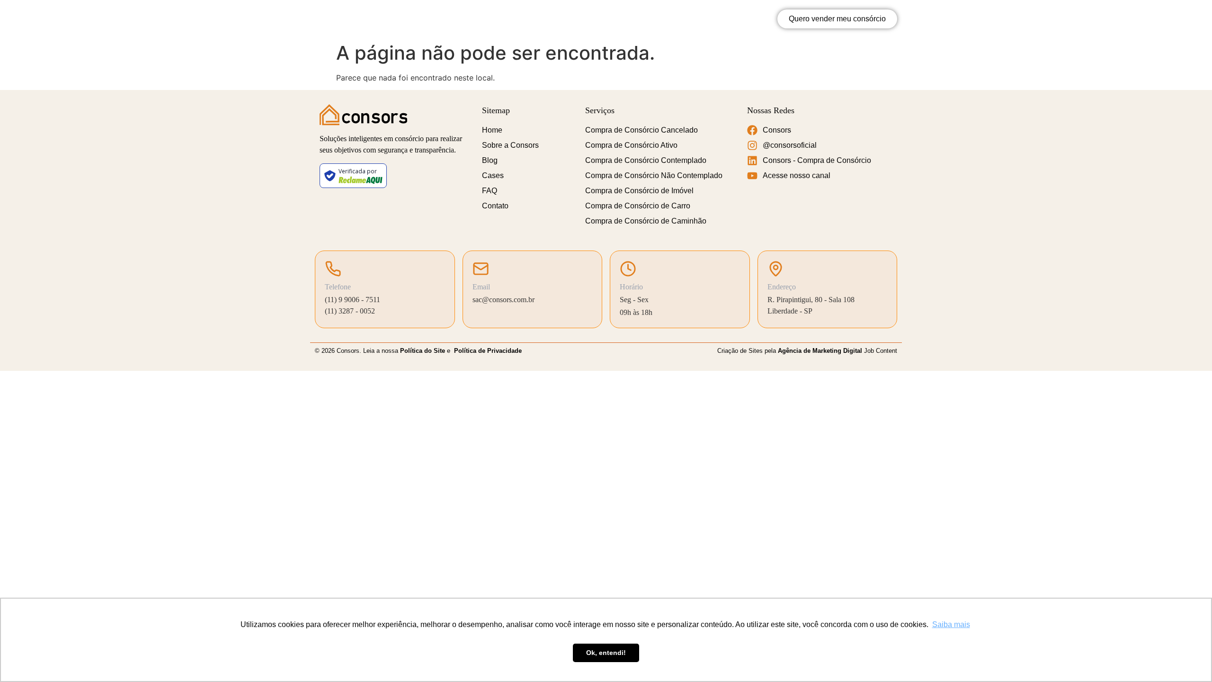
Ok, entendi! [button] (606, 652)
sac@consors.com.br (503, 300)
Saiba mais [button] (951, 624)
